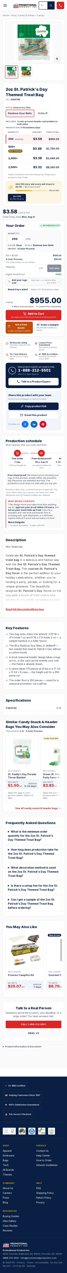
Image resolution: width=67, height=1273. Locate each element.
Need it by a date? (33, 289)
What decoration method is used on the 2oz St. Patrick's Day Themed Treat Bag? (33, 871)
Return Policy (43, 1197)
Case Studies (10, 1225)
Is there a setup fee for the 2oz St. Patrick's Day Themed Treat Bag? (33, 887)
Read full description (18, 609)
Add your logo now (33, 281)
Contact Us (42, 1150)
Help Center (43, 1155)
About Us (8, 1188)
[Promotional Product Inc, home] (25, 5)
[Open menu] (5, 5)
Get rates (54, 268)
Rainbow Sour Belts (20, 113)
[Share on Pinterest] (43, 424)
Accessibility (42, 1262)
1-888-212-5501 (34, 370)
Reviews (7, 1230)
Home (6, 15)
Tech (6, 1165)
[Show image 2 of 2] (26, 72)
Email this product (36, 415)
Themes (7, 1174)
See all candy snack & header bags (36, 808)
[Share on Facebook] (25, 424)
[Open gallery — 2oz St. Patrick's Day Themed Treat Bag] (33, 42)
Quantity (13, 233)
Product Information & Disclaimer (23, 1046)
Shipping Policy (45, 1192)
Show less (37, 609)
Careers (7, 1192)
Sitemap (31, 1266)
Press (6, 1197)
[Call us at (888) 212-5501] (60, 5)
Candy (40, 15)
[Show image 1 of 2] (11, 72)
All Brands (8, 1169)
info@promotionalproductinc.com (39, 1258)
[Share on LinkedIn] (34, 424)
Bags (5, 1160)
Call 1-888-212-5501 (33, 1024)
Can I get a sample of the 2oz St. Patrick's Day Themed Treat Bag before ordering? (31, 903)
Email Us (33, 1033)
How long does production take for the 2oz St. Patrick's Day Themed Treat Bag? (33, 853)
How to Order (44, 1160)
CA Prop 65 (19, 1266)
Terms (30, 1262)
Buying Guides (11, 1216)
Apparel (7, 1150)
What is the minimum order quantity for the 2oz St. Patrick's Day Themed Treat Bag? (30, 835)
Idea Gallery (9, 1220)
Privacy (40, 1202)
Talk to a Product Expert (36, 381)
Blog (5, 1202)
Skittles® (43, 113)
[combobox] (43, 5)
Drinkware (8, 1155)
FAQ (38, 1188)
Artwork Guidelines (47, 1165)
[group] (33, 769)
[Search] (50, 5)
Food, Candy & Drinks (22, 15)
